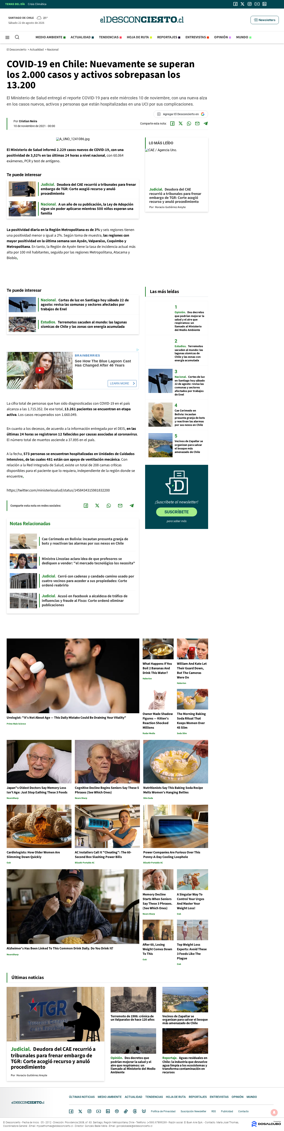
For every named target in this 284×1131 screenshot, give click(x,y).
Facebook (71, 1111)
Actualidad (81, 37)
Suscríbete (176, 511)
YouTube (98, 1111)
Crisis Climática (37, 4)
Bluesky (144, 1111)
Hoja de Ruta (138, 37)
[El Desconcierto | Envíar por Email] (197, 123)
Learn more (119, 383)
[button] (265, 20)
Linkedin (108, 1111)
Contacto (243, 1111)
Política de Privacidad (163, 1111)
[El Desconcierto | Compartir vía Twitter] (180, 123)
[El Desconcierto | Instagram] (249, 4)
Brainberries (87, 355)
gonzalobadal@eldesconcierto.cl (134, 1126)
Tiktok (126, 1111)
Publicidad (227, 1111)
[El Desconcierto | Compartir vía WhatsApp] (188, 123)
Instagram (89, 1111)
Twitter (80, 1111)
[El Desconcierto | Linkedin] (264, 4)
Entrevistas (195, 37)
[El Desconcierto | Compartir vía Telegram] (205, 123)
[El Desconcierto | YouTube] (257, 4)
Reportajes (167, 37)
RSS (213, 1111)
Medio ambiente (49, 37)
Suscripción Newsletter (193, 1111)
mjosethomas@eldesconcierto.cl (55, 1126)
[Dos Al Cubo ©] (266, 1126)
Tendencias (109, 37)
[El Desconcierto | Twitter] (243, 4)
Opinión (221, 37)
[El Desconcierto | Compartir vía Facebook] (172, 123)
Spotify (117, 1111)
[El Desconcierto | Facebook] (235, 4)
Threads (135, 1111)
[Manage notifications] (274, 1112)
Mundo (242, 37)
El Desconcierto (17, 49)
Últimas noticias (82, 1097)
